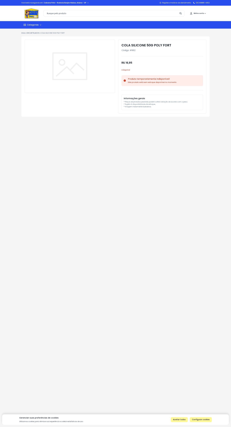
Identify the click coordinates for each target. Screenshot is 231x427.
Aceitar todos (179, 419)
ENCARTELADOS (33, 33)
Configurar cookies (201, 419)
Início (23, 33)
